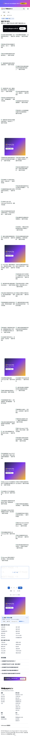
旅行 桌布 (18, 627)
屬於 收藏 (8, 18)
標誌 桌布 (17, 698)
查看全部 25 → (21, 621)
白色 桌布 (3, 627)
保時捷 (8, 617)
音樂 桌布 (17, 710)
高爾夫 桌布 (18, 642)
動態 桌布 (18, 631)
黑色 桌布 (3, 635)
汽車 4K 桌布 (18, 650)
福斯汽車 (8, 621)
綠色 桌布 (3, 652)
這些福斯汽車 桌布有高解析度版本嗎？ (10, 667)
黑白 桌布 (17, 705)
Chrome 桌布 (18, 635)
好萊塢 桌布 (18, 703)
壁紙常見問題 (3, 719)
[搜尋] (24, 9)
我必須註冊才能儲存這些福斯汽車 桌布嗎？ (11, 673)
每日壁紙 (3, 701)
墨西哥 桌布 (18, 644)
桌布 (4, 15)
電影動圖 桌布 (18, 700)
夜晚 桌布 (3, 629)
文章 (2, 703)
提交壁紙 (17, 719)
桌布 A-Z (17, 714)
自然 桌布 (3, 637)
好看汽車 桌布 (4, 644)
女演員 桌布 (18, 696)
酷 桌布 (17, 646)
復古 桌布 (3, 648)
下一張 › (20, 587)
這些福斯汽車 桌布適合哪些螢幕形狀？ (10, 670)
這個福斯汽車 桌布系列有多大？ (9, 661)
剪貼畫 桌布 (18, 708)
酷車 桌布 (3, 646)
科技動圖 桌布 (4, 631)
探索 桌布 (3, 696)
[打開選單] (27, 8)
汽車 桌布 (3, 642)
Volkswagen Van (14, 621)
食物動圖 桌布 (18, 701)
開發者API (18, 720)
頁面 (11, 590)
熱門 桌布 (3, 700)
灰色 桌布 (18, 633)
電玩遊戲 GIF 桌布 (19, 694)
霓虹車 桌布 (18, 652)
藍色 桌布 (18, 629)
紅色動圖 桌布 (19, 637)
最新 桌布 (3, 698)
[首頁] (1, 15)
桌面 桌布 (18, 648)
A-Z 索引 (3, 694)
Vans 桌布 (3, 650)
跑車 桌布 (3, 633)
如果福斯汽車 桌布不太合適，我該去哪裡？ (11, 664)
